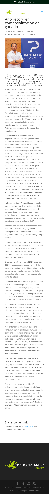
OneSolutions (33, 490)
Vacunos (17, 34)
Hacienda (21, 31)
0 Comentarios (29, 34)
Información (31, 31)
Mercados (9, 34)
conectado (28, 426)
